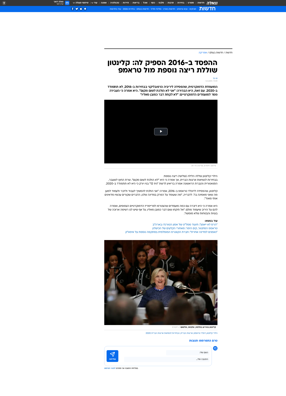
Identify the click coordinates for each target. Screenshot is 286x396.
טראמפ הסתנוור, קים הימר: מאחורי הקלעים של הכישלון (184, 228)
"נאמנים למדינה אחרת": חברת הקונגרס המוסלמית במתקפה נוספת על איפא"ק (171, 232)
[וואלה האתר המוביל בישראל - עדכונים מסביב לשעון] (212, 2)
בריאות (136, 3)
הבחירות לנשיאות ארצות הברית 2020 (163, 333)
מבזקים (192, 9)
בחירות (180, 3)
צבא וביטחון (182, 9)
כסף (153, 3)
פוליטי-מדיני (156, 9)
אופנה (104, 3)
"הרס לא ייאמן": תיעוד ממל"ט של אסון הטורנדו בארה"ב (185, 224)
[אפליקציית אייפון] (81, 9)
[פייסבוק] (72, 9)
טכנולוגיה (114, 3)
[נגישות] (4, 3)
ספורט (191, 3)
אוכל (145, 3)
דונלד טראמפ (200, 333)
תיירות (126, 3)
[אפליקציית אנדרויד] (85, 9)
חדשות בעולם (143, 9)
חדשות (201, 3)
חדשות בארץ (169, 9)
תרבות (171, 3)
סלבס (161, 3)
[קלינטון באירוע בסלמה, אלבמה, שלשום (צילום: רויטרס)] (160, 285)
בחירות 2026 (129, 9)
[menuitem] (199, 3)
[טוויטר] (77, 9)
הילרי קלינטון (212, 333)
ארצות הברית (187, 333)
